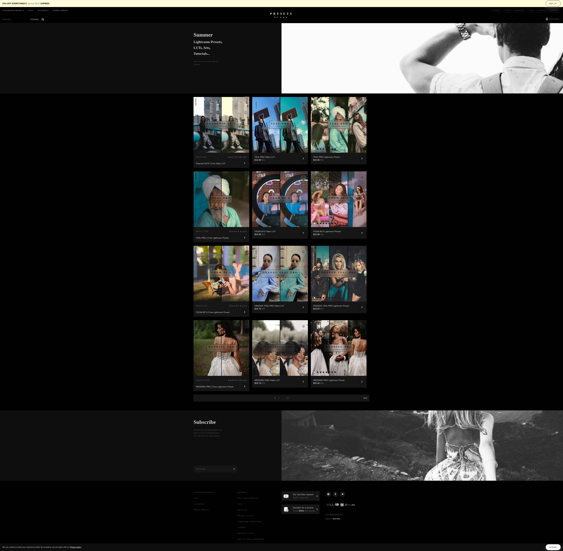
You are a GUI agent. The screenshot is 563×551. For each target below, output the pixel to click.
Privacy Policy (246, 516)
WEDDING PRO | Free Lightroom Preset (214, 386)
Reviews (242, 492)
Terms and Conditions (250, 521)
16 (288, 398)
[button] (552, 19)
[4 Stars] (235, 157)
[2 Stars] (231, 157)
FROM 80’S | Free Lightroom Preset (212, 312)
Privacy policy (75, 547)
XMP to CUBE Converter (251, 539)
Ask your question (248, 498)
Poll (240, 504)
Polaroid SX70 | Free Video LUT (211, 163)
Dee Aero (336, 519)
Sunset (496, 10)
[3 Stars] (233, 157)
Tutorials (43, 10)
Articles (242, 510)
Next (365, 398)
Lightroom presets (13, 10)
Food (507, 10)
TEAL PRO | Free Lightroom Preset (212, 238)
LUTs (30, 10)
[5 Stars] (237, 157)
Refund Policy (245, 533)
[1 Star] (229, 157)
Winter (541, 10)
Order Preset (60, 10)
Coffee (554, 10)
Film (531, 10)
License (242, 527)
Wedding (519, 10)
